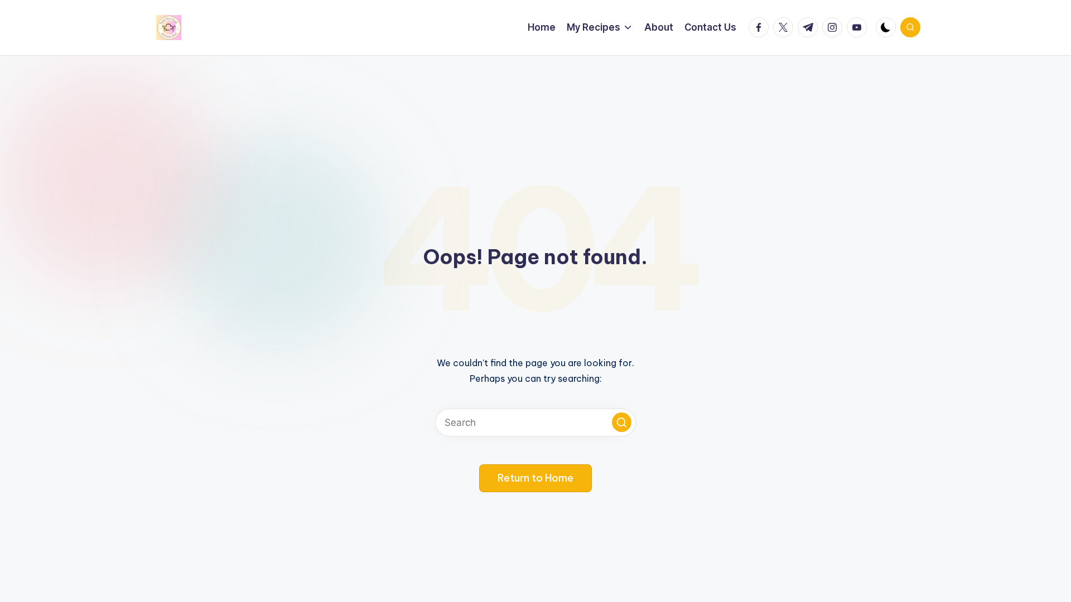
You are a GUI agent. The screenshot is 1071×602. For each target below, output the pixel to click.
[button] (621, 422)
